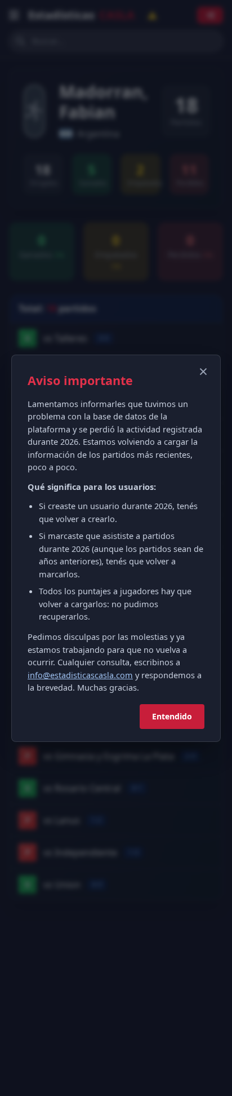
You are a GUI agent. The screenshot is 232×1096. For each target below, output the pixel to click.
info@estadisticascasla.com (80, 674)
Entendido (172, 716)
